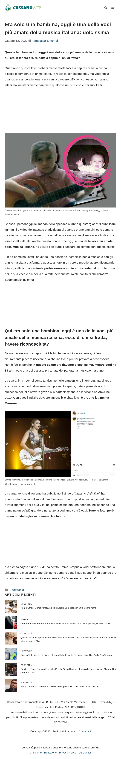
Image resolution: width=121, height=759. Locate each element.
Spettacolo (16, 589)
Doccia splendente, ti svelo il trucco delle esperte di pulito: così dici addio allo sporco (66, 655)
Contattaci (85, 731)
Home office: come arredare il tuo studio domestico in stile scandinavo (58, 607)
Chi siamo (36, 752)
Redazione (50, 752)
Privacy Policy (67, 752)
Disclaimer (85, 752)
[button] (105, 8)
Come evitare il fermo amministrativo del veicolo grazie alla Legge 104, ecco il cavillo (65, 623)
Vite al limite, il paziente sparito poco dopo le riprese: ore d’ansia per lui (59, 686)
